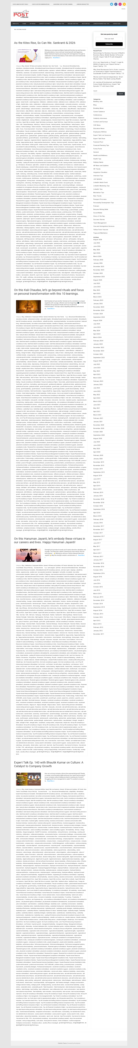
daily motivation (20, 111)
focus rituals (39, 129)
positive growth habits (51, 458)
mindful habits (67, 422)
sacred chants (28, 713)
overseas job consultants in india (60, 189)
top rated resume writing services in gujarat (55, 1009)
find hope (46, 617)
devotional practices (26, 603)
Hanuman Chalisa (75, 623)
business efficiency (57, 823)
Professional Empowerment (75, 465)
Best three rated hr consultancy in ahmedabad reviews (48, 93)
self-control (50, 716)
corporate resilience (27, 847)
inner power (23, 153)
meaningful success (74, 418)
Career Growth (24, 102)
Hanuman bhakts (40, 623)
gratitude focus (24, 135)
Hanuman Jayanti (57, 626)
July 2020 (96, 442)
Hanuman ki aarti (35, 628)
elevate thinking (73, 364)
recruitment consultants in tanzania (25, 225)
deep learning (35, 364)
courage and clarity (60, 357)
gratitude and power (80, 384)
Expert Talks (54, 881)
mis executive (82, 178)
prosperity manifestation (28, 469)
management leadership (48, 924)
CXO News (97, 125)
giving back (61, 131)
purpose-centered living (56, 216)
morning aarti (36, 671)
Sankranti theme (36, 236)
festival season (76, 124)
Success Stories (38, 567)
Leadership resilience (27, 913)
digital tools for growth (42, 859)
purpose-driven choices (69, 216)
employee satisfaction (22, 872)
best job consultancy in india (41, 330)
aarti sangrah (51, 567)
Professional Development (44, 966)
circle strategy (72, 832)
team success (66, 991)
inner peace (47, 400)
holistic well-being (54, 144)
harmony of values (73, 142)
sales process (57, 980)
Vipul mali (46, 275)
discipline (67, 603)
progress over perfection (58, 214)
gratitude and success (22, 386)
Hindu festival (25, 144)
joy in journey (47, 160)
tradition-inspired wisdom (65, 268)
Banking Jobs (98, 101)
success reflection (26, 496)
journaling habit (28, 160)
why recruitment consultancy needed (60, 277)
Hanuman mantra (64, 628)
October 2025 (98, 273)
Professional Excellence (22, 467)
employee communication (42, 865)
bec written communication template (26, 75)
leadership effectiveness (23, 908)
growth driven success (66, 386)
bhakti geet (82, 597)
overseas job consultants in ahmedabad (73, 433)
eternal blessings (49, 610)
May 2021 (96, 408)
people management (53, 942)
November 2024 (98, 310)
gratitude (65, 133)
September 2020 (99, 435)
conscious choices (54, 106)
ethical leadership (42, 877)
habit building (82, 138)
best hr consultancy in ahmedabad (54, 77)
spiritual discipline (34, 718)
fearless (52, 615)
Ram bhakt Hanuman (34, 700)
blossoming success (40, 99)
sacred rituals (64, 713)
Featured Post (98, 142)
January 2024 (98, 344)
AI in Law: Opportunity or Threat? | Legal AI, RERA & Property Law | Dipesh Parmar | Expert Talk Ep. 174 (108, 64)
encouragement (78, 115)
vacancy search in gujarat (40, 272)
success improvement (73, 494)
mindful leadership (77, 422)
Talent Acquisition (48, 987)
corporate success (39, 847)
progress (48, 214)
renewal (38, 227)
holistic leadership (41, 393)
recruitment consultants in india (77, 223)
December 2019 (98, 462)
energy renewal (20, 117)
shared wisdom (48, 241)
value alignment (66, 272)
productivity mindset (21, 465)
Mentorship (29, 926)
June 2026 (96, 246)
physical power (24, 680)
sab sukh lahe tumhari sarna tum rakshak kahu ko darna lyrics (58, 234)
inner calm (68, 397)
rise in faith (45, 707)
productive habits (21, 214)
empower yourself (62, 368)
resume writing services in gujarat (39, 230)
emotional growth (36, 366)
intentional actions (39, 402)
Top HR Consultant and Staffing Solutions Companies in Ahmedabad (57, 1000)
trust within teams (56, 1011)
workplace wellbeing (65, 528)
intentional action (75, 153)
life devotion (24, 657)
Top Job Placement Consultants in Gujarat (43, 263)
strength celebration (38, 494)
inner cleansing (76, 397)
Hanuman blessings (51, 623)
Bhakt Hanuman (74, 597)
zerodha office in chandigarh (28, 752)
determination (51, 111)
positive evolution (39, 458)
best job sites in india (42, 334)
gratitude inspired (43, 135)
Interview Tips (59, 23)
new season (77, 182)
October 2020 (98, 432)
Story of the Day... (28, 567)
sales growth (37, 980)
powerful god (52, 698)
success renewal (36, 496)
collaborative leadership (37, 834)
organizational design (42, 933)
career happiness (34, 102)
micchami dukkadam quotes (61, 173)
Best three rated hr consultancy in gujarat (75, 93)
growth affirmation (34, 138)
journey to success (47, 406)
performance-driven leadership (24, 946)
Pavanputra (75, 677)
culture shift (40, 854)
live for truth (41, 664)
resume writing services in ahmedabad (71, 704)
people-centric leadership (67, 942)
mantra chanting (50, 666)
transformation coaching (51, 514)
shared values (28, 982)
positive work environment (36, 964)
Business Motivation (45, 348)
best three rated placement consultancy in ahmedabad (64, 343)
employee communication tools (58, 865)
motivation (48, 180)
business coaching (44, 820)
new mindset (59, 182)
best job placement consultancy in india (45, 332)
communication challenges (65, 834)
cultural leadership (21, 361)
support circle (66, 248)
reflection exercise (47, 225)
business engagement (69, 823)
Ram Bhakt (25, 700)
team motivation (47, 991)
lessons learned (77, 162)
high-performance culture (72, 888)
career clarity (66, 348)
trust (46, 740)
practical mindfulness (38, 462)
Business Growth (46, 825)
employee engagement (31, 868)
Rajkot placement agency (34, 221)
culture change (27, 852)
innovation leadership (58, 897)
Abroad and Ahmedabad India (71, 66)
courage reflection (34, 359)
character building (21, 601)
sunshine (59, 248)
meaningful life (38, 171)
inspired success (55, 153)
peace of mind (74, 189)
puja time (77, 698)
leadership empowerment (37, 908)
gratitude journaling (53, 135)
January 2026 (98, 263)
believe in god (34, 574)
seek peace (36, 716)
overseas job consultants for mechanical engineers (64, 187)
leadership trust (29, 915)
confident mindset (21, 355)
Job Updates (97, 179)
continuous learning (77, 355)
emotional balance (58, 113)
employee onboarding (39, 870)
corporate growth (55, 845)
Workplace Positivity (41, 528)
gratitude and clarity (68, 384)
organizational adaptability (56, 930)
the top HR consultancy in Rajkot (59, 252)
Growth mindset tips (46, 388)
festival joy (37, 124)
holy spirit (55, 639)
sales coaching (29, 980)
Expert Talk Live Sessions (52, 789)
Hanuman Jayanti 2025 (69, 626)
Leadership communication (68, 904)
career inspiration (60, 350)
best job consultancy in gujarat (73, 79)
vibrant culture (34, 745)
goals (52, 133)
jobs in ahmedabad (36, 406)
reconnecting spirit (47, 221)
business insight (34, 348)
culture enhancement (37, 852)
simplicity (55, 241)
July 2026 (96, 243)
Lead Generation (32, 904)
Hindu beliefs (39, 637)
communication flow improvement (67, 836)
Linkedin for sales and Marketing (48, 164)
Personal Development (22, 438)
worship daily (76, 749)
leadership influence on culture (47, 910)
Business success (78, 827)
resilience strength (61, 227)
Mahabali (42, 666)
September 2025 (99, 276)
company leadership (40, 841)
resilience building (42, 478)
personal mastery (42, 191)
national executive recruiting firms (30, 673)
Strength (82, 243)
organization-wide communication (38, 930)
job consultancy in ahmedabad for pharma (67, 155)
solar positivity (81, 241)
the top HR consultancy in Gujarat (33, 725)
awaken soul (33, 572)
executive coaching (53, 877)
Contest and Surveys (100, 122)
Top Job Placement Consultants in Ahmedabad (53, 1005)
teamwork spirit (56, 250)
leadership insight (38, 409)
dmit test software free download (71, 111)
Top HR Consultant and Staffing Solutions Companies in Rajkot (57, 261)
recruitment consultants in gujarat (59, 223)
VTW (21, 277)
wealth (25, 277)
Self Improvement (40, 239)
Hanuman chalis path (63, 623)
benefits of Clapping (42, 75)
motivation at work (51, 427)
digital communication (76, 856)
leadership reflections (50, 409)
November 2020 (98, 428)
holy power (49, 639)
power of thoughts (26, 462)
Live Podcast (19, 171)
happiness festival (36, 140)
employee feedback (63, 868)
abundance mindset (28, 68)
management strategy (62, 924)
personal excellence (48, 438)
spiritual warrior (48, 720)
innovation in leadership (44, 897)
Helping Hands (98, 162)
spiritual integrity (71, 718)
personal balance (59, 436)
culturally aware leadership (65, 361)
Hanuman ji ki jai (25, 628)
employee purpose (51, 870)
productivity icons (80, 462)
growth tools (61, 886)
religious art (32, 704)
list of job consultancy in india (46, 169)
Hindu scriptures (24, 639)
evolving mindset (49, 373)
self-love (18, 241)
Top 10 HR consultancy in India (56, 254)
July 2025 (96, 283)
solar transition (20, 243)
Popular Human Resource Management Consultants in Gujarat (55, 203)
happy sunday (57, 391)
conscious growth (41, 355)
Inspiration (38, 153)
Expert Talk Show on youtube (72, 122)
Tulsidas (67, 740)
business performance (66, 827)
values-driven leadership (31, 1016)
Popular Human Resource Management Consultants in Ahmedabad (47, 449)
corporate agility (20, 845)
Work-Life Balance (63, 1020)
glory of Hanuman (24, 621)
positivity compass (56, 212)
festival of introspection (53, 377)
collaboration (37, 104)
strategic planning (46, 984)
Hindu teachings (34, 639)
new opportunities (48, 429)
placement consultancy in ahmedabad (35, 442)
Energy (59, 608)
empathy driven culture (27, 368)
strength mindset (49, 494)
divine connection (27, 606)
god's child (42, 621)
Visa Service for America (68, 275)
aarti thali (58, 567)
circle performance (63, 832)
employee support (45, 872)
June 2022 (96, 391)
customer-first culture (36, 856)
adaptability (72, 791)
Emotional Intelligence (61, 366)
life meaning (47, 657)
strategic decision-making (23, 984)
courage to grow (55, 359)
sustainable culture (26, 987)
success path (77, 245)
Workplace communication (23, 1023)
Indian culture (27, 646)
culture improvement (49, 852)
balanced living (59, 72)
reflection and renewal (72, 474)
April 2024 (96, 334)
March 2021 (97, 415)
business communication (57, 820)
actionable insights (45, 319)
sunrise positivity (51, 248)
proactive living (49, 462)
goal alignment (29, 133)
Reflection (39, 225)
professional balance (48, 465)
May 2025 (96, 290)
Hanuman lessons (54, 628)
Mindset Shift (19, 427)
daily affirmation (72, 108)
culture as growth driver (60, 850)
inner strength (52, 648)
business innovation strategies (72, 825)
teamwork (48, 250)
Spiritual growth (38, 243)
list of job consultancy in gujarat (28, 169)
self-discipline (72, 239)
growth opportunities (58, 388)
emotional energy (69, 113)
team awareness (55, 496)
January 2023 (98, 384)
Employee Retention (75, 870)
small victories (63, 241)
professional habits (35, 467)
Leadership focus (28, 409)
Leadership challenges (44, 904)
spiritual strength (38, 720)
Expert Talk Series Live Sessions (44, 122)
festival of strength (75, 377)
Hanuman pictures (40, 630)
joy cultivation (39, 160)
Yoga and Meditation (100, 233)
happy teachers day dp (27, 142)
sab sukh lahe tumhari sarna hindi (52, 232)
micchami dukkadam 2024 (45, 173)
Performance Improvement (42, 944)
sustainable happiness (27, 250)
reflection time (76, 225)
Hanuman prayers (50, 630)
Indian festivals (56, 646)
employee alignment (28, 865)
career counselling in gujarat (31, 350)
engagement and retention (45, 874)
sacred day (36, 713)
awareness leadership (60, 321)
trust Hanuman (52, 740)
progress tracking (71, 214)
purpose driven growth (66, 469)
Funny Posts (97, 149)
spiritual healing (53, 718)
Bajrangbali (56, 572)
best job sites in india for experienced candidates (37, 86)
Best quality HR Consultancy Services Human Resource (66, 585)
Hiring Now (116, 23)
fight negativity (39, 617)
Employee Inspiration (40, 368)
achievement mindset (34, 319)
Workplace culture (37, 1023)
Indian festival (42, 151)
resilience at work (31, 478)
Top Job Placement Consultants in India (66, 263)
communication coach (22, 836)
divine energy (36, 606)
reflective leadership (25, 476)
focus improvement (29, 129)
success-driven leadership (72, 984)
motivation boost (56, 180)
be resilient (69, 572)
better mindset (25, 348)
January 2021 (98, 421)
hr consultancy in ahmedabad (45, 147)
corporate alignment (31, 845)
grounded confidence (22, 138)
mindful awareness (36, 176)
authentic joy (70, 70)
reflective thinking (58, 476)
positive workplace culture (50, 460)
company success (75, 841)
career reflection (70, 350)
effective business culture (73, 861)
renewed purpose (21, 478)
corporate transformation (52, 847)
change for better (26, 352)
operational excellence (79, 928)
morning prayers (45, 671)
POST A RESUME (76, 212)
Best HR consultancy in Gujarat (72, 77)
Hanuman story (20, 632)
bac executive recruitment (37, 72)
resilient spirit (70, 227)
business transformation (23, 829)
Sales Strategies (66, 980)
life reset (44, 411)
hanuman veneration (53, 632)
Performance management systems (74, 944)
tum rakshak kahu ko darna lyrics (66, 270)
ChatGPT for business (41, 832)
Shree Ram (80, 716)
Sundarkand (42, 722)
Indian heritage (65, 646)
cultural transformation (79, 847)
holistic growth (34, 144)
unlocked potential (40, 519)
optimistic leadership (79, 429)
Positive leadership (63, 458)
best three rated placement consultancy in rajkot (56, 597)
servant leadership (58, 489)
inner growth (34, 400)
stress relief (32, 245)
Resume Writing (73, 23)
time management (33, 996)
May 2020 (96, 448)
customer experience (78, 854)
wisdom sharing (26, 279)
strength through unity (22, 245)
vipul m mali (39, 275)
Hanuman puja (60, 630)
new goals (52, 182)
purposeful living (81, 216)
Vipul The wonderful (55, 275)
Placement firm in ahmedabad (75, 198)
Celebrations (28, 316)
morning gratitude (21, 180)
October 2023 (98, 354)
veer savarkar (25, 275)
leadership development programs (74, 906)
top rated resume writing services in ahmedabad (67, 266)
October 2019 (98, 469)
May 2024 (96, 330)
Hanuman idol (36, 626)
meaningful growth (63, 418)
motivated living (40, 180)
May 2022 (96, 395)
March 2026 (97, 256)
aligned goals (20, 70)
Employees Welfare (37, 316)
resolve (59, 704)
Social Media (19, 567)
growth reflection (54, 138)
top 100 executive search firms (31, 257)
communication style (40, 838)
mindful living (77, 176)
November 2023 (98, 351)
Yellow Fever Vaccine (100, 229)
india (36, 151)
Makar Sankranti (28, 171)
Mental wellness (58, 420)
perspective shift (77, 191)
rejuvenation (79, 476)
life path (54, 657)
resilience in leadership (69, 971)
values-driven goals (76, 272)
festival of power (77, 615)
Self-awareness (58, 239)
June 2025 (96, 287)
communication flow (51, 836)
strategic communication (77, 982)
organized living (44, 431)
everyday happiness (46, 120)
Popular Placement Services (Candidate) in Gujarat (45, 456)
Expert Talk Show (58, 122)
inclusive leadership (21, 897)
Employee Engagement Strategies (47, 868)
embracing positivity (46, 113)
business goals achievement (33, 825)
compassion (24, 106)
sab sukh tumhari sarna (69, 485)
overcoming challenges (68, 185)
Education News (98, 128)
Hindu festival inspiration (28, 393)
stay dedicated (67, 720)
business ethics (80, 823)
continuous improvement (64, 355)
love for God (31, 666)
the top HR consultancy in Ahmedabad (72, 250)
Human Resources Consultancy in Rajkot (54, 397)
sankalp (80, 713)
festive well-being (73, 126)
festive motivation (36, 126)
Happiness (27, 140)
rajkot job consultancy (61, 218)
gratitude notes (64, 135)
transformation (77, 268)
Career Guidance (45, 23)
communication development (37, 836)
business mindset (42, 827)
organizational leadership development (62, 935)
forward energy (69, 129)
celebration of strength (80, 599)
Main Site (16, 23)
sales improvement (47, 980)
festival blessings (28, 124)
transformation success (35, 516)
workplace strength (53, 528)
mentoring (23, 173)
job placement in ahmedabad (68, 158)
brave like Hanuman (25, 599)
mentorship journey (32, 173)
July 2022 (96, 388)
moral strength (20, 671)
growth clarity (55, 386)
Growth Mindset (44, 138)
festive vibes (30, 617)
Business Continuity (21, 823)
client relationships (79, 352)
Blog (23, 66)
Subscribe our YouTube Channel (63, 4)
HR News (32, 23)
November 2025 (98, 270)
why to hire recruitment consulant (30, 525)
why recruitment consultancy (42, 277)
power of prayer (27, 698)
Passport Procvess (100, 199)
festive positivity (46, 126)
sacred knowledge (55, 713)
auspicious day (25, 572)
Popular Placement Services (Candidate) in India (46, 209)
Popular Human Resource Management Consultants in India (52, 451)
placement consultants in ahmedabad (47, 445)
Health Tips (97, 159)
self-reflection (25, 241)
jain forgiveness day (25, 155)
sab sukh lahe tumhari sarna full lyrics (32, 232)
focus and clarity (26, 379)
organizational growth (71, 933)
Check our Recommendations (40, 4)
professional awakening (34, 465)
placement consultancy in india (50, 196)
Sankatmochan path (26, 716)
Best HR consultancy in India (38, 328)
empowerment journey (67, 115)
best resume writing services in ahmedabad (46, 90)
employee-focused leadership (29, 874)
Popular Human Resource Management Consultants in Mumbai (57, 205)
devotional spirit (36, 603)
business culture (32, 823)
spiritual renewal (67, 243)
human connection (59, 147)
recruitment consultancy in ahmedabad (63, 221)
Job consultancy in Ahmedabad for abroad (43, 155)
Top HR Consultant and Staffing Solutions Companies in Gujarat (58, 259)
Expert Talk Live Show (55, 879)
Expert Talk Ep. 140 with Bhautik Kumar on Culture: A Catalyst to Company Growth (48, 764)
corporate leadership (67, 845)
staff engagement (50, 982)
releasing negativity (29, 227)
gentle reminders (53, 131)
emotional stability (73, 366)
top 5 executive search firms (66, 257)
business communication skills (73, 820)
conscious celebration (42, 106)
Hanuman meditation (75, 628)
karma (80, 653)
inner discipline (25, 400)
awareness (26, 72)
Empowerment (56, 115)
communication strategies (27, 838)
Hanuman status (78, 630)
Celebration (43, 102)
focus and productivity (38, 379)
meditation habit (59, 171)
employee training (56, 872)
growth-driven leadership (72, 388)
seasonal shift (67, 236)
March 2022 (97, 401)
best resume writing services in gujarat (69, 90)
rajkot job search (72, 218)
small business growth (39, 492)
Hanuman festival (26, 626)
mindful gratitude (68, 176)
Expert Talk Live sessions (72, 120)
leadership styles (51, 913)
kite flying (83, 160)
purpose (25, 216)
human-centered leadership (63, 895)
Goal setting (46, 133)
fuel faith (63, 619)
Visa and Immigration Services (103, 226)
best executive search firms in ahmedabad (60, 75)
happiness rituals (57, 140)
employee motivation (26, 870)
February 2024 (98, 341)
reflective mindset (37, 476)
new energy (45, 182)
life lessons (29, 164)
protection (71, 698)
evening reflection (35, 120)
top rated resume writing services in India (46, 268)
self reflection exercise (54, 487)
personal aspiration (21, 191)
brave (17, 599)
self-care (65, 239)
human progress (69, 147)
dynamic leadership (60, 861)
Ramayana (43, 700)
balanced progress (80, 72)
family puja (38, 615)
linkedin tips (70, 167)
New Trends (55, 66)
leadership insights (62, 910)
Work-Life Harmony (65, 279)
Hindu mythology (66, 637)
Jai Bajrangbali (72, 648)
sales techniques (76, 980)
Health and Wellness (100, 155)
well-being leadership (43, 523)
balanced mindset (69, 72)
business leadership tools (30, 827)
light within (36, 164)
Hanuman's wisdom (38, 635)
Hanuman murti (20, 630)
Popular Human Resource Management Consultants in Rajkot (53, 454)
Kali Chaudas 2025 (58, 406)
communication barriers (51, 834)
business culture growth (44, 823)
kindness (66, 160)
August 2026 (97, 239)
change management (37, 352)
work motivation (58, 525)
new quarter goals (68, 182)
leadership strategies (40, 913)
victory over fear (33, 521)
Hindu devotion (48, 637)
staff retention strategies (62, 982)
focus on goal (58, 617)
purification (19, 216)
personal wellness (39, 440)
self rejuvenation (65, 487)
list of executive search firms (43, 415)
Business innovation (57, 825)
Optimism (49, 185)
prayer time (65, 698)
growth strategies (52, 886)
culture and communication (32, 850)
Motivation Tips (47, 66)
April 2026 (96, 253)
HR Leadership (73, 890)
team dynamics (81, 989)
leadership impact (21, 910)
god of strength (34, 621)
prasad (59, 698)
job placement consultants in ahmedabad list (47, 158)
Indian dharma (35, 646)
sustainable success (39, 250)
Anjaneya (73, 570)
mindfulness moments (46, 178)
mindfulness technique (71, 178)
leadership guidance (78, 908)
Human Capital (82, 890)
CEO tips (77, 829)
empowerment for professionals (34, 370)
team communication (70, 989)
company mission (51, 841)
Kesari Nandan (24, 655)
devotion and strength (73, 601)
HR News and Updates (36, 66)
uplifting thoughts (81, 270)
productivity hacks (69, 964)
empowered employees (74, 368)
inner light (41, 400)
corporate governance (44, 845)
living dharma (66, 664)
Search (95, 91)
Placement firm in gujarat (22, 200)
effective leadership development (32, 863)
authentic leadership (80, 70)
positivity (47, 212)
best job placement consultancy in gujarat (67, 81)
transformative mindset (64, 516)
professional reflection (61, 467)
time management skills (45, 996)
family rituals (45, 615)
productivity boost (70, 462)
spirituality (76, 243)
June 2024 (96, 327)
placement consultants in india (58, 198)
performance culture (28, 944)
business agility (33, 820)
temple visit (66, 722)
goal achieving (20, 133)
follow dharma (67, 617)
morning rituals (31, 180)
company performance (63, 841)
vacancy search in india (54, 272)
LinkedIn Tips (97, 189)
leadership (19, 162)
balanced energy (49, 72)
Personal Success (53, 191)
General (27, 66)
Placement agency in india (58, 194)
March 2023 (97, 378)
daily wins (44, 111)
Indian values (60, 151)
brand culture (24, 820)
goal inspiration (38, 133)
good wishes (58, 133)
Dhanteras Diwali (44, 364)
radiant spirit (26, 218)
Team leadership (37, 991)
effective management (48, 863)
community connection (71, 104)
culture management (72, 852)
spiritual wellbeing (72, 492)
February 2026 (98, 260)
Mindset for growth (80, 424)
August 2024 (97, 320)
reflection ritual (68, 225)
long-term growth (36, 924)
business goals (20, 825)
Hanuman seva (69, 630)
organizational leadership (44, 935)
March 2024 (97, 337)
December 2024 (98, 307)
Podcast (66, 200)
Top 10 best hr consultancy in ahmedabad (35, 254)
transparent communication (43, 1011)
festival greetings (67, 615)
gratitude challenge (74, 133)
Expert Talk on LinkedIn (29, 122)
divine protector (54, 606)
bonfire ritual (50, 99)
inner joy (77, 151)
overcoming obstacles (56, 431)
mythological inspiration (57, 671)
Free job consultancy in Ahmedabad (30, 382)
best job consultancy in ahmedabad (54, 79)
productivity (30, 214)
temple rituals (59, 722)
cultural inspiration (77, 359)
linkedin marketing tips (22, 167)
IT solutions (28, 899)
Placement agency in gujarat (42, 194)
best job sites (60, 84)
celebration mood (63, 102)
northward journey (21, 185)
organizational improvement (28, 935)
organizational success (44, 937)
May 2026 (96, 250)
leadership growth (50, 908)
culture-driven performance (64, 854)
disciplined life (75, 603)
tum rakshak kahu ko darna (49, 270)
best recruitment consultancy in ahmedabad (69, 88)
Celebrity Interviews (100, 118)
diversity (58, 111)
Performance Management (57, 944)
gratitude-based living (75, 135)
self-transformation (47, 489)
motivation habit (61, 427)
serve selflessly (58, 716)
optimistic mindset (21, 431)
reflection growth (58, 225)
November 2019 (98, 465)
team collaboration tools (56, 989)
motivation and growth (39, 427)
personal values (29, 440)
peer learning (82, 189)
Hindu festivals (57, 637)
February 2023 (98, 381)
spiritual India (62, 718)
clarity (31, 104)
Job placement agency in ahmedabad (48, 404)
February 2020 (98, 455)
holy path (42, 639)
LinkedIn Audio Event (100, 182)
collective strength (59, 104)
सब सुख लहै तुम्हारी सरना (42, 281)
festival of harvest (45, 124)
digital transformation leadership (71, 859)
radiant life (19, 218)
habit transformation (35, 391)
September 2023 (99, 357)
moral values (28, 671)
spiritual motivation (60, 492)
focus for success (50, 379)
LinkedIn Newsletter (83, 4)
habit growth (19, 140)
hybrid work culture (77, 895)
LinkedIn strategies (61, 919)
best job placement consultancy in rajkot (45, 84)
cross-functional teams (66, 847)
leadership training (71, 913)
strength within (34, 722)
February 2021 (98, 418)
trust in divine (60, 740)
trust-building (65, 1011)
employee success (34, 872)
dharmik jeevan (51, 603)
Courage (79, 106)
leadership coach (55, 904)
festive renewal (56, 126)
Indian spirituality (51, 151)
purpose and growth (53, 469)
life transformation (53, 411)
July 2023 (96, 364)
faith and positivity (25, 377)
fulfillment (45, 131)
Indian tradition (20, 648)
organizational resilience (30, 937)
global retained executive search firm (76, 131)
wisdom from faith (27, 749)
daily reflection (30, 111)
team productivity (57, 991)
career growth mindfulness (47, 350)
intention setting (65, 153)
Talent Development (59, 987)
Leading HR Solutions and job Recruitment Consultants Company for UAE (43, 162)
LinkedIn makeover (79, 164)
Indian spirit (73, 646)
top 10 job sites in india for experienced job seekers (55, 501)
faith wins (31, 615)
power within (35, 698)
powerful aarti (44, 698)
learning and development (23, 917)
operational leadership (22, 930)
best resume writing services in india (55, 590)
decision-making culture (49, 856)
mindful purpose (26, 178)
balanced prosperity (25, 323)
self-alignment (82, 487)
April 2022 (96, 398)
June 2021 (96, 405)
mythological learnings (71, 671)
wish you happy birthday (38, 279)
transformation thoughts (50, 516)
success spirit (24, 248)
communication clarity (80, 834)
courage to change (45, 359)
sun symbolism (33, 248)
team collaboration (44, 989)
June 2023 (96, 368)
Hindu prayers (75, 637)
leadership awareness (70, 406)
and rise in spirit (65, 570)
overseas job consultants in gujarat (40, 189)
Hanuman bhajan (20, 623)
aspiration (52, 70)
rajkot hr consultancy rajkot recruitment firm (42, 218)
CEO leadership (70, 829)
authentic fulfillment (61, 70)
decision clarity (27, 364)
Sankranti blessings (25, 236)
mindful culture (58, 422)
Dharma (44, 603)
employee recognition (63, 870)
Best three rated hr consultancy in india (26, 95)
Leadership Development (57, 906)
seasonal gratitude (58, 236)
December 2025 (98, 266)
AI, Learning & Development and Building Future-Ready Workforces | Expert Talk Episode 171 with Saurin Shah (107, 84)
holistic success (43, 144)
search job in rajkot (46, 236)
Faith (21, 124)
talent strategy (25, 989)
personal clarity (69, 436)
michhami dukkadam (75, 173)
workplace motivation (29, 528)
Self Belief (75, 236)
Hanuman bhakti (30, 623)
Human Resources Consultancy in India (65, 149)
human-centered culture (48, 895)
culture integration (61, 852)
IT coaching (68, 897)
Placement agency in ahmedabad (25, 194)
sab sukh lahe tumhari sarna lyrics (71, 232)
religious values (51, 704)
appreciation (34, 70)
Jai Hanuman (80, 648)
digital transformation (55, 859)
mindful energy (59, 176)
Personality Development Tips (103, 203)
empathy (37, 115)
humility (82, 644)
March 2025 (97, 297)
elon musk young (35, 113)
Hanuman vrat (63, 632)
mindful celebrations (48, 176)
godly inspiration (50, 621)
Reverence (38, 707)
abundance (19, 68)
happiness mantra (47, 140)
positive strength (24, 460)
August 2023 (97, 361)
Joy (34, 160)
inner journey (37, 648)
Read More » (56, 57)
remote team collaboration (43, 971)
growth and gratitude (45, 386)
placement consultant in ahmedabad (70, 196)
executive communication (66, 877)
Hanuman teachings (30, 632)
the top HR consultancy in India (41, 252)
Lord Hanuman (75, 664)
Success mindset (67, 245)
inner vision (62, 400)
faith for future (34, 377)
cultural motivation (36, 108)
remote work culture (56, 971)
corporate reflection (49, 357)
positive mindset (73, 458)
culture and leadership (47, 850)
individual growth (69, 151)
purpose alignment (34, 216)
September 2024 (99, 317)
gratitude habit (33, 135)
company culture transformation (25, 841)
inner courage (29, 648)
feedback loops (73, 881)
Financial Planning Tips (101, 145)
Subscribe (109, 44)
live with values (58, 664)
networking (28, 182)
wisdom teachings (38, 749)
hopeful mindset (76, 144)
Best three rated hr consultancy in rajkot (48, 95)
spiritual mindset (28, 720)
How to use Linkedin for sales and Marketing (69, 393)
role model (58, 707)
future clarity (62, 382)
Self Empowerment (29, 239)
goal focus (26, 384)
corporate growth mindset (23, 357)
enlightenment (25, 120)
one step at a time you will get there (36, 185)
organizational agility (70, 930)
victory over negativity (44, 521)
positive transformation (36, 460)
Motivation (86, 23)
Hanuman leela (44, 628)
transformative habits (35, 270)
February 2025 (98, 300)
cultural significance (43, 361)
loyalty (37, 666)
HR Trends (64, 565)
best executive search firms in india (34, 77)
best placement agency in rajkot (60, 86)
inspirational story (62, 648)
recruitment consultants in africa (33, 471)
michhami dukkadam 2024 (23, 176)
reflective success (48, 476)
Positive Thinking (39, 212)
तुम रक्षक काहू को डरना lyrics (29, 281)
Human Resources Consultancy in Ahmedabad (52, 395)
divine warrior (71, 606)
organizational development (56, 933)
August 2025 (97, 280)
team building (34, 989)
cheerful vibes (24, 104)
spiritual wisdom (57, 720)
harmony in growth (62, 142)
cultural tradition (46, 108)
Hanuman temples (42, 632)
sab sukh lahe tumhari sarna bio (67, 480)
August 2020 (97, 438)
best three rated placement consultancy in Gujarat (37, 97)
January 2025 (98, 303)
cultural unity (54, 108)
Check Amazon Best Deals (20, 4)
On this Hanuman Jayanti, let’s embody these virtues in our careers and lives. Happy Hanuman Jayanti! (49, 540)
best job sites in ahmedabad (72, 84)
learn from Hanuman (75, 655)
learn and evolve (31, 411)
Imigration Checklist (100, 172)
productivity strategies (30, 966)
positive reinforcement (28, 212)
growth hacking (32, 886)
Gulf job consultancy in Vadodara (69, 138)
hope (61, 144)
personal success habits (72, 438)
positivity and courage (64, 460)
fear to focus (42, 377)
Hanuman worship (27, 635)
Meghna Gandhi (69, 171)
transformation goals (65, 514)
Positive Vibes (79, 695)
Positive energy (64, 209)
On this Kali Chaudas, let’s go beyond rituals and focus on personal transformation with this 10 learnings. (49, 291)
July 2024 (96, 324)
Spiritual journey (58, 243)
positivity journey (67, 212)
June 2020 (96, 445)
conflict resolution (70, 843)
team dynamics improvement (24, 991)
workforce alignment (74, 1020)
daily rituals (38, 111)
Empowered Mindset (46, 115)
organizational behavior (28, 933)
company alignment (68, 838)
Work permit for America (52, 279)
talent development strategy (73, 987)
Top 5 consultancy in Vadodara (49, 257)
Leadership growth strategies (64, 908)
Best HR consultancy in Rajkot (36, 79)
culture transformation (50, 854)
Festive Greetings (26, 126)
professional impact (39, 214)
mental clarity (77, 171)
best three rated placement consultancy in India (64, 97)
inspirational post (81, 400)
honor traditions (71, 639)
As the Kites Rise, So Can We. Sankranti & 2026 (44, 43)
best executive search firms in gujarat (34, 325)
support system (75, 248)
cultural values (63, 108)
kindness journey (74, 160)
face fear (22, 615)
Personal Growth (32, 191)
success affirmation (60, 494)
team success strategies (78, 991)
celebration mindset (52, 102)
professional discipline (61, 465)
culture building (71, 850)
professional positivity (48, 467)
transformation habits (78, 514)
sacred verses (73, 713)
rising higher (52, 230)
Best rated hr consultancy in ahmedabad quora (43, 88)
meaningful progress (48, 171)
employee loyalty (73, 868)
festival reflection (66, 124)
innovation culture (32, 897)
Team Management (99, 223)
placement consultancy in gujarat (32, 196)
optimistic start (57, 185)
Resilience (52, 227)
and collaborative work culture (69, 793)
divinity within (80, 606)
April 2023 (96, 374)
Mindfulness (35, 178)
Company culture (79, 838)
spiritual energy (29, 243)
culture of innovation (30, 854)
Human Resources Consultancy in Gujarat (43, 149)
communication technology (54, 838)
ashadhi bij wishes (43, 70)
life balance (21, 164)
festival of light (65, 377)
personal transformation (65, 191)
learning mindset (67, 162)
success (38, 245)
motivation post (70, 427)
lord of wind (23, 666)
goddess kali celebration (55, 384)
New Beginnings (36, 182)
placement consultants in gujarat (40, 198)
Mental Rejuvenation (47, 420)
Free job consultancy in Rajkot (33, 131)
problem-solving (59, 964)
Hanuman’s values (49, 635)
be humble (62, 572)
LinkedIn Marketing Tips (101, 23)
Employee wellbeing (67, 872)
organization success (33, 431)
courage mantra (24, 359)
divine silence (63, 606)
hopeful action (67, 144)
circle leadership (52, 832)
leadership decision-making (41, 906)
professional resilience (74, 467)
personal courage (79, 436)
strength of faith (24, 722)
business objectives (53, 827)
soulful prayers (24, 718)
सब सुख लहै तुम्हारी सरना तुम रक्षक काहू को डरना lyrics (61, 281)
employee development (74, 865)
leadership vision (39, 915)
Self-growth (80, 239)
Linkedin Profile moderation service (38, 167)
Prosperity (79, 214)
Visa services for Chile (27, 523)
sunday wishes (42, 248)
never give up (43, 673)
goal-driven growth (43, 384)
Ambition (27, 70)
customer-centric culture (22, 856)
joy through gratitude (57, 160)
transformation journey (22, 270)
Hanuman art (78, 621)
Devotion (63, 601)
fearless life (58, 615)
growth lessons (36, 388)
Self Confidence (32, 487)
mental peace (77, 666)
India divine (19, 646)
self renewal (49, 239)
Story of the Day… (99, 216)
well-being (30, 277)
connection (32, 106)
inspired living (46, 153)
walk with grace (29, 747)
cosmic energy (72, 106)
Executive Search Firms (58, 120)
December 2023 (98, 347)
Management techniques (75, 924)
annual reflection (37, 321)
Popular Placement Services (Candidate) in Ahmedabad (56, 207)
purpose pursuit (44, 216)
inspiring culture (29, 402)
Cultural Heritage (25, 108)
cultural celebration (37, 601)
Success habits (58, 245)
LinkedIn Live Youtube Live (65, 164)
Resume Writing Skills (100, 209)
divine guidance (45, 606)
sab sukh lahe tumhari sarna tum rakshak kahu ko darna (31, 711)
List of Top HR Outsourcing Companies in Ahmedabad (69, 169)
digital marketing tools (29, 859)
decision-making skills (63, 856)
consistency (64, 106)
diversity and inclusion (29, 861)
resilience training (52, 478)
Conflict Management (58, 843)
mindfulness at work (42, 424)
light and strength (64, 411)
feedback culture (63, 881)
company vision (29, 843)
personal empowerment (35, 438)
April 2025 (96, 293)
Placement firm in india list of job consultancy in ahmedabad (46, 200)
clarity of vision (59, 352)
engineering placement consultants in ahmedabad (63, 117)
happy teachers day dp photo (42, 142)
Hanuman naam (29, 630)
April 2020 (96, 452)
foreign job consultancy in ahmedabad (53, 129)
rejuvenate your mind (69, 476)
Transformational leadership (27, 1011)
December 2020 (98, 425)
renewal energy (45, 227)
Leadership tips (61, 913)
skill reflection (28, 492)
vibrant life (32, 275)
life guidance (32, 657)
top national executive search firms (43, 266)
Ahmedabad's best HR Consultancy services (74, 68)
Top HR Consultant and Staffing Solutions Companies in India (57, 1002)
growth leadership (26, 388)
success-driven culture (58, 984)
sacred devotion (44, 713)
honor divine (62, 639)
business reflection (57, 348)
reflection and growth (60, 474)
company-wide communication (43, 843)
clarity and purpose (49, 352)
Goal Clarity (19, 384)
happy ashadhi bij (76, 140)
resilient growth (62, 478)
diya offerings (23, 608)
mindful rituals (73, 668)
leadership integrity (73, 910)
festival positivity (55, 124)
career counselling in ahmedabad (63, 99)
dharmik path (60, 603)
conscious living (51, 355)
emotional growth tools (48, 366)
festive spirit (64, 126)
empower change (51, 368)
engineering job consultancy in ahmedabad (37, 117)
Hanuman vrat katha (73, 632)
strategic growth (35, 984)
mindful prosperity (21, 424)
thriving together (73, 252)
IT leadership (75, 897)
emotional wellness (28, 115)
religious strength (41, 704)
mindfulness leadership (55, 424)
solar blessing (72, 241)
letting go (38, 411)
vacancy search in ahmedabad (24, 272)
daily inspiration (81, 108)
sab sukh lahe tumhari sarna (63, 230)
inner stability (31, 153)
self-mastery (29, 489)
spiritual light (19, 720)
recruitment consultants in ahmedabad (38, 223)
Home (24, 23)
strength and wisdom (26, 494)
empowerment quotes (50, 370)
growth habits (77, 386)
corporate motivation (37, 357)
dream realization (25, 113)
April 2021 (96, 411)
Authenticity (19, 72)
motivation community (68, 180)
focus (21, 129)
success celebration (47, 245)
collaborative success (48, 104)
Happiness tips (67, 140)
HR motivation (35, 395)
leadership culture (28, 906)
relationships (19, 227)
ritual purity (52, 707)
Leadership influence (32, 910)
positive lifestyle (73, 209)
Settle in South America (36, 241)
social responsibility (38, 982)
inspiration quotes (71, 400)
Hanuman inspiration (46, 626)
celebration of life (74, 102)
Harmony (53, 142)
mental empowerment (35, 420)
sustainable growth (37, 987)
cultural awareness (66, 359)
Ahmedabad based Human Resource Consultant (48, 68)
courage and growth (72, 357)
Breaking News (98, 108)
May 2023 (96, 371)
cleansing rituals (68, 352)
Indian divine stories (45, 646)
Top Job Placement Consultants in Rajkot (54, 1007)
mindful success (31, 424)
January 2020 (98, 459)
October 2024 (98, 314)
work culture (39, 1020)
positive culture (20, 458)
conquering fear (31, 355)
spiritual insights (48, 243)
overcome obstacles (73, 673)
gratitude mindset (34, 386)
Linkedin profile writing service (57, 167)
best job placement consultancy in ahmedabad (42, 81)
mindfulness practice (58, 178)
